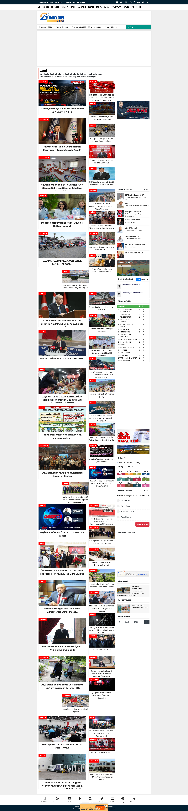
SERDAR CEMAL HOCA (134, 195)
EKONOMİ (55, 7)
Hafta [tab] (143, 279)
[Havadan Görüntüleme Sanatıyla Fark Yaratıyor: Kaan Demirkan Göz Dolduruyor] (123, 589)
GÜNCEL (45, 7)
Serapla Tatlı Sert (133, 211)
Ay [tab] (148, 279)
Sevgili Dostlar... (130, 247)
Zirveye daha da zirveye (133, 230)
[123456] (133, 552)
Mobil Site (44, 802)
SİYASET (65, 7)
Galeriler (69, 802)
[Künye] (143, 2)
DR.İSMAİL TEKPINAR (134, 253)
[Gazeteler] (138, 2)
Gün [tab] (138, 279)
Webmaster (134, 802)
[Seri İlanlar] (134, 2)
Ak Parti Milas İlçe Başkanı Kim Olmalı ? (133, 496)
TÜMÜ (146, 189)
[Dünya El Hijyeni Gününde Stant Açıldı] (123, 608)
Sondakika (57, 802)
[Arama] (121, 2)
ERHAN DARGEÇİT (133, 236)
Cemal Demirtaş (132, 220)
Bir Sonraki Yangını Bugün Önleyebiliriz (134, 215)
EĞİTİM (91, 7)
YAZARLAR (116, 7)
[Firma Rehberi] (130, 2)
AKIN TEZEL (130, 203)
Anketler (102, 802)
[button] (141, 7)
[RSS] (147, 2)
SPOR (73, 7)
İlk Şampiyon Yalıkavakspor (130, 293)
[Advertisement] (109, 17)
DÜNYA (99, 7)
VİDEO (134, 7)
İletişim (112, 802)
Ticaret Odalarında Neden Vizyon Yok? (136, 198)
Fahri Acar (125, 506)
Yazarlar (90, 802)
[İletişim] (126, 2)
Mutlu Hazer (126, 500)
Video (80, 802)
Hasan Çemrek (128, 511)
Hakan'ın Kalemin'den (135, 244)
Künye (123, 802)
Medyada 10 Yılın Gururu (129, 286)
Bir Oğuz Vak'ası (130, 222)
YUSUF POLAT (131, 228)
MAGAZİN (82, 7)
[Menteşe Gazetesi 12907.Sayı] (128, 462)
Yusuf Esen (126, 517)
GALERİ (126, 7)
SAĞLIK (107, 7)
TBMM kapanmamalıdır (133, 239)
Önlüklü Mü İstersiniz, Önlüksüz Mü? (137, 206)
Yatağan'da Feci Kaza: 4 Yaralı (67, 2)
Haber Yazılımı (110, 809)
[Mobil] (117, 2)
